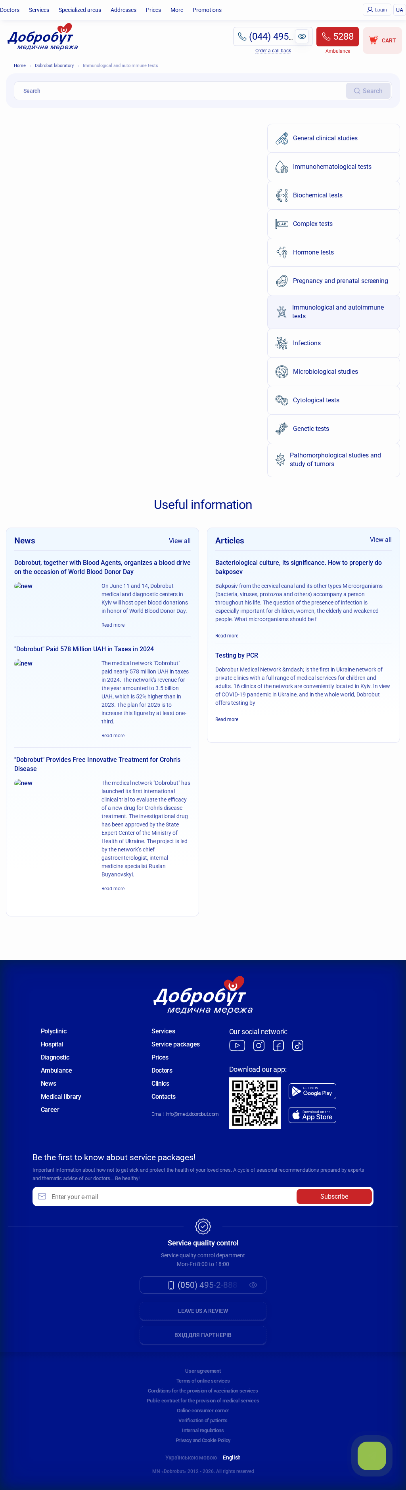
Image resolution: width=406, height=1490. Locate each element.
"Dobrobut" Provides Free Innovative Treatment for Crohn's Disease (97, 764)
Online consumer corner (203, 1410)
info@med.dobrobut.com (192, 1114)
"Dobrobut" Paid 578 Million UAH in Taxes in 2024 (84, 649)
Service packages (175, 1044)
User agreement (202, 1371)
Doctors (9, 10)
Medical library (61, 1096)
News (48, 1083)
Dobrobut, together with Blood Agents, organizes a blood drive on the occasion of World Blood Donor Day (102, 567)
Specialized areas (80, 10)
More (176, 10)
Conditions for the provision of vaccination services (203, 1391)
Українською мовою (191, 1457)
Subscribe (334, 1196)
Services (39, 10)
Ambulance (56, 1070)
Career (50, 1109)
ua (399, 10)
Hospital (52, 1044)
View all (180, 541)
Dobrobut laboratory (54, 65)
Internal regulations (203, 1430)
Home (20, 65)
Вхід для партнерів (203, 1335)
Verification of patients (203, 1420)
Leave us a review (203, 1311)
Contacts (163, 1096)
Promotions (207, 10)
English (232, 1457)
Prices (153, 10)
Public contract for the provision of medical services (203, 1401)
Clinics (160, 1083)
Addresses (123, 10)
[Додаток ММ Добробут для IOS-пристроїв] (312, 1115)
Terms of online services (203, 1381)
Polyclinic (54, 1031)
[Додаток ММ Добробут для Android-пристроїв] (312, 1091)
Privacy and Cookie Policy (203, 1440)
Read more (113, 625)
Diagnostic (55, 1057)
